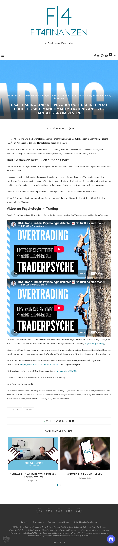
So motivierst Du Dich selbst (85, 474)
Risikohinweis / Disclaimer (85, 522)
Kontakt (24, 522)
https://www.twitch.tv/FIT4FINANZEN (37, 364)
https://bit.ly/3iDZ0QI (94, 343)
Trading (28, 409)
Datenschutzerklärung (58, 522)
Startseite (11, 95)
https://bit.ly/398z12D (67, 371)
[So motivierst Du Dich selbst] (85, 453)
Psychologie (14, 409)
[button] (6, 539)
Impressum (38, 522)
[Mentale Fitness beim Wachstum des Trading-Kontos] (33, 453)
